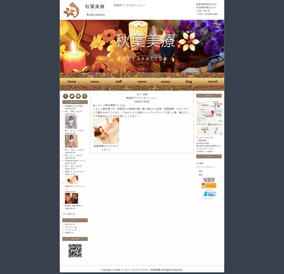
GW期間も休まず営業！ (74, 106)
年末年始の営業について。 (76, 160)
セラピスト (69, 227)
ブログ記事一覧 (68, 213)
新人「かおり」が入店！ (75, 149)
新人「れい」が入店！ (74, 155)
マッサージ (69, 229)
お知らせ (68, 224)
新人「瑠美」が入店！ (74, 111)
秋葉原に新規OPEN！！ (74, 205)
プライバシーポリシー (205, 166)
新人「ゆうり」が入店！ (75, 130)
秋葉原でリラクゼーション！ (130, 5)
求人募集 (199, 163)
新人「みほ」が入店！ (74, 166)
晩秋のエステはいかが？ (75, 171)
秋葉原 (67, 232)
